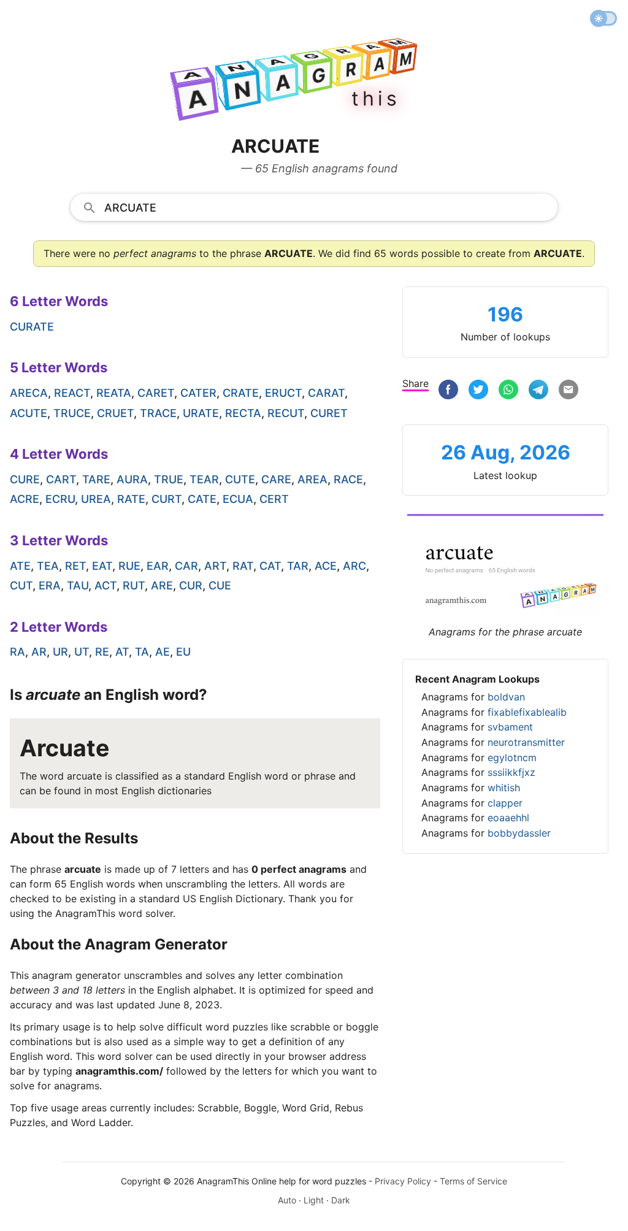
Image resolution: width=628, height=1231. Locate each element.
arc (354, 565)
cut (21, 585)
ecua (238, 499)
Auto (287, 1200)
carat (326, 392)
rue (129, 565)
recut (285, 413)
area (312, 479)
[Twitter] (478, 391)
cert (274, 499)
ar (39, 651)
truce (72, 413)
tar (297, 565)
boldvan (506, 697)
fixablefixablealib (527, 712)
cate (202, 499)
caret (155, 392)
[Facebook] (448, 391)
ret (75, 565)
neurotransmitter (526, 742)
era (50, 585)
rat (242, 565)
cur (190, 585)
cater (198, 392)
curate (32, 326)
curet (329, 413)
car (186, 565)
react (72, 392)
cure (25, 479)
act (105, 585)
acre (24, 499)
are (162, 585)
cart (61, 479)
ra (17, 651)
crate (241, 392)
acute (28, 413)
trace (158, 413)
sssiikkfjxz (511, 772)
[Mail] (568, 391)
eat (102, 565)
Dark (340, 1200)
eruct (283, 392)
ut (81, 651)
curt (166, 499)
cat (270, 565)
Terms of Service (473, 1181)
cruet (115, 413)
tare (96, 479)
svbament (510, 727)
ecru (60, 499)
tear (204, 479)
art (215, 565)
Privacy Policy (403, 1181)
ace (326, 565)
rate (131, 499)
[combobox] (314, 206)
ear (158, 565)
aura (132, 479)
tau (77, 585)
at (122, 651)
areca (29, 392)
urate (201, 413)
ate (20, 565)
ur (60, 651)
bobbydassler (519, 833)
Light (314, 1200)
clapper (505, 803)
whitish (504, 787)
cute (240, 479)
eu (183, 651)
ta (142, 651)
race (348, 479)
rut (134, 585)
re (102, 651)
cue (220, 585)
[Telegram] (538, 391)
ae (162, 651)
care (276, 479)
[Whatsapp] (508, 391)
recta (243, 413)
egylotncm (512, 757)
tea (48, 565)
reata (113, 392)
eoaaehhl (508, 817)
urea (96, 499)
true (168, 479)
